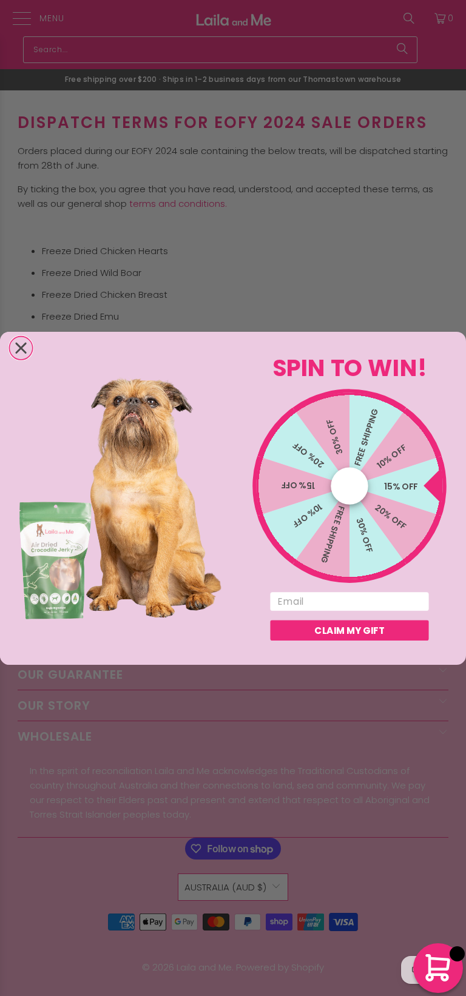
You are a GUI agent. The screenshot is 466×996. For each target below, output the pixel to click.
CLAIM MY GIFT (349, 630)
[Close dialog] (20, 347)
